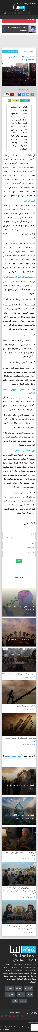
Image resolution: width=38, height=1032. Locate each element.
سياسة (18, 988)
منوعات (23, 1001)
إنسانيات (21, 994)
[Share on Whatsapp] (32, 94)
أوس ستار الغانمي (13, 756)
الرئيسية (35, 3)
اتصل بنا (15, 3)
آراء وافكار (28, 988)
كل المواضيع (24, 3)
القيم (22, 100)
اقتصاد (30, 994)
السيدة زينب (15, 100)
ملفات (14, 1001)
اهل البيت (22, 51)
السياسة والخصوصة (33, 1022)
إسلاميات (30, 51)
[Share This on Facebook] (19, 94)
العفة (9, 100)
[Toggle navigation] (35, 17)
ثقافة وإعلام (9, 994)
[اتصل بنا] (28, 13)
